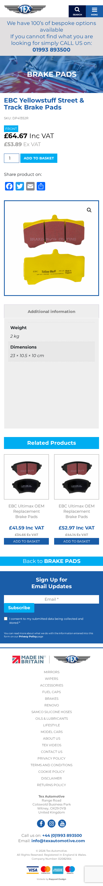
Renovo (51, 705)
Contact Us (51, 752)
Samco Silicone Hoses (51, 712)
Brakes (51, 699)
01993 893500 (51, 49)
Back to (52, 561)
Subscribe (19, 607)
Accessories (51, 685)
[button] (89, 210)
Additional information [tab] (51, 311)
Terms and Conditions (51, 765)
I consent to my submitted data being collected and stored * (46, 621)
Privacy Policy (28, 636)
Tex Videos (51, 745)
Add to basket (39, 158)
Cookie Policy (51, 772)
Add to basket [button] (26, 541)
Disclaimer (51, 778)
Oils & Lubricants (51, 718)
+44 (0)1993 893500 (62, 835)
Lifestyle (51, 725)
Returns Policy (51, 785)
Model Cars (52, 732)
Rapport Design (57, 879)
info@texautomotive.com (58, 840)
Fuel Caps (51, 692)
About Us (51, 738)
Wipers (51, 679)
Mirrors (51, 672)
